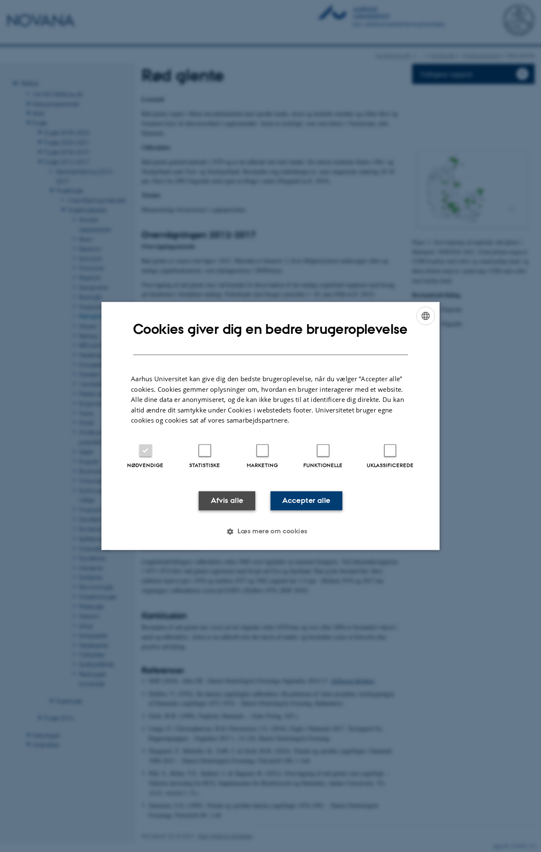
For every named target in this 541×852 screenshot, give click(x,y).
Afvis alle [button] (227, 500)
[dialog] (270, 426)
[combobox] (425, 315)
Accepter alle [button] (306, 500)
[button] (270, 532)
